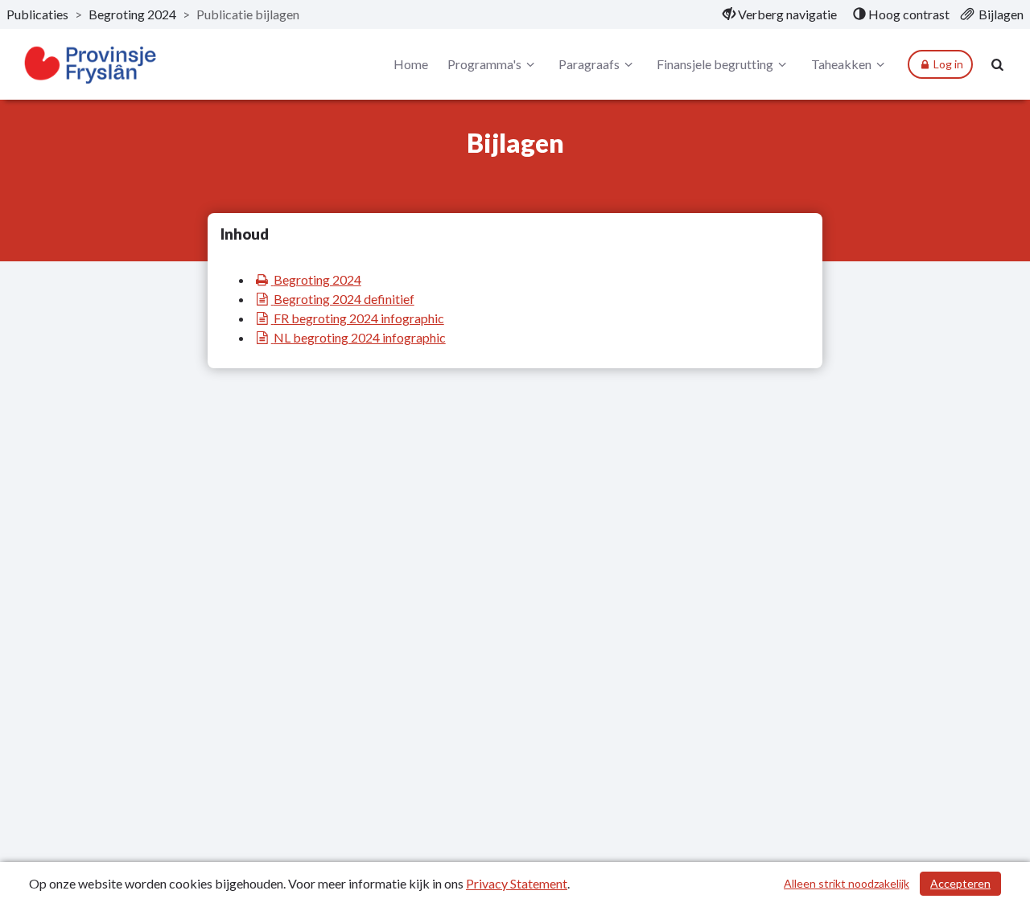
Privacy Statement (516, 883)
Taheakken (841, 64)
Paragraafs (589, 64)
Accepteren (960, 883)
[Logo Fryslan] (91, 64)
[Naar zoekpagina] (998, 64)
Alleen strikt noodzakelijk (846, 883)
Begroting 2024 (132, 14)
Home (410, 64)
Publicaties (37, 14)
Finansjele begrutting (715, 64)
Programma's (484, 64)
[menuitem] (780, 14)
